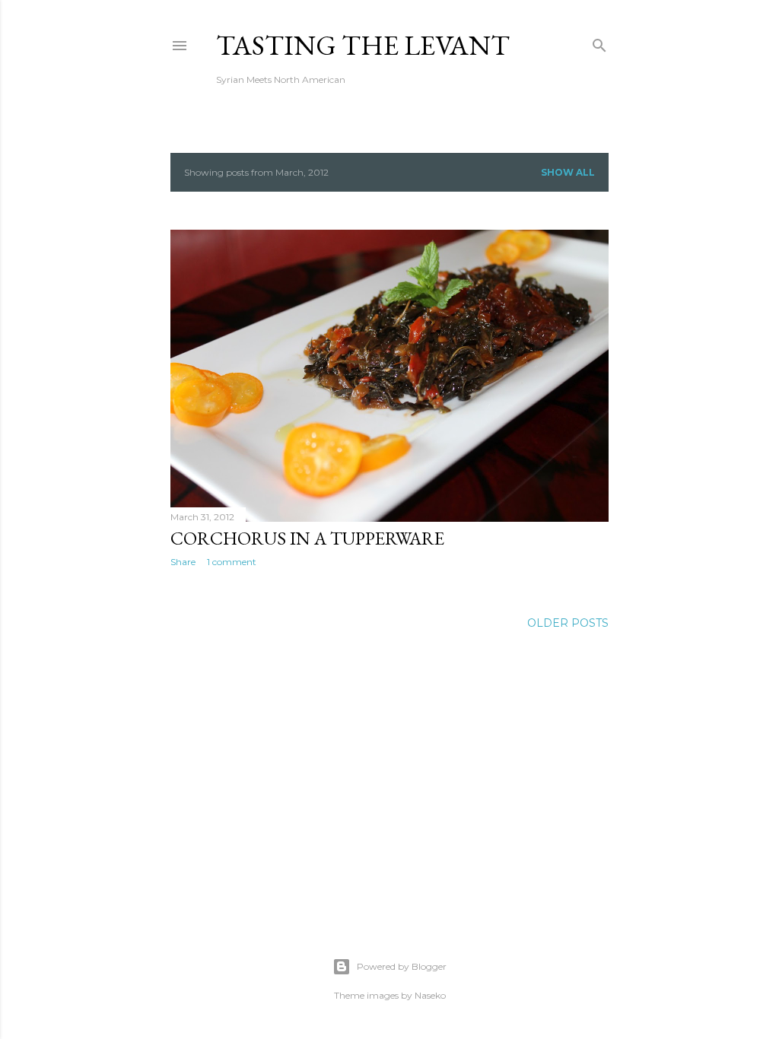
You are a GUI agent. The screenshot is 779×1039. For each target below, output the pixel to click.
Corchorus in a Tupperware (307, 538)
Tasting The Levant (363, 45)
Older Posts (568, 623)
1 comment (231, 561)
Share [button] (183, 561)
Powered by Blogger (402, 966)
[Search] (599, 42)
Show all (568, 172)
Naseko (430, 995)
